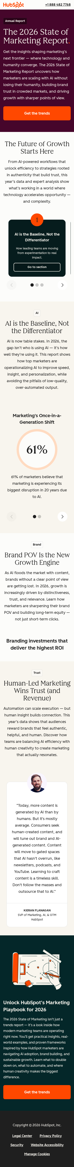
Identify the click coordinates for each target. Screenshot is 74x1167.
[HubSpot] (13, 5)
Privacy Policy (51, 1136)
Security (16, 1145)
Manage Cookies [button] (37, 1154)
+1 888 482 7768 (58, 5)
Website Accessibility (47, 1145)
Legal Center (22, 1136)
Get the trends (47, 113)
